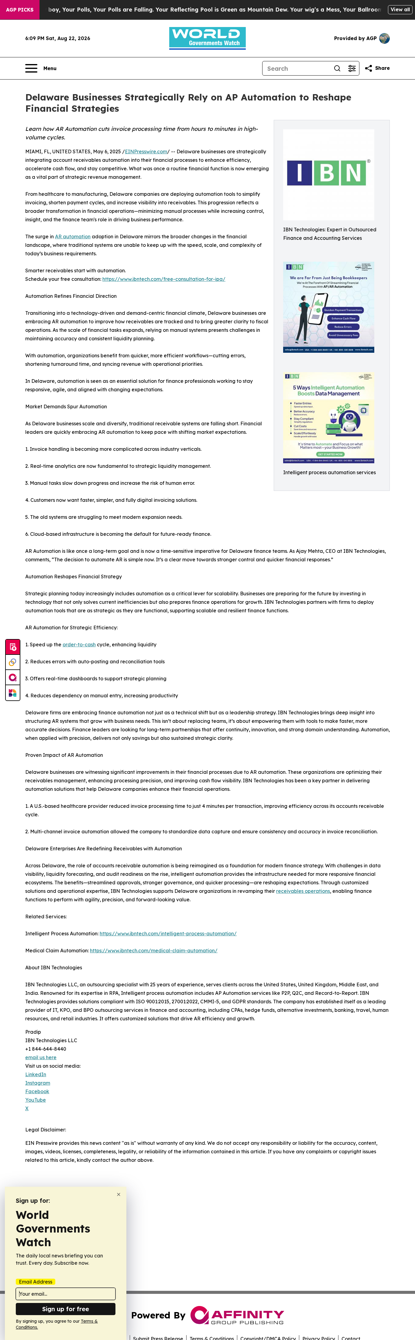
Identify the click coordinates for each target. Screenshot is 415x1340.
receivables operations (303, 891)
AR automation (73, 236)
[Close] (119, 1194)
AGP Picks (19, 10)
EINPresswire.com (146, 151)
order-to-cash (79, 644)
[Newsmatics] (13, 692)
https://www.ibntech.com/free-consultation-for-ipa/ (163, 279)
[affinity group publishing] (13, 677)
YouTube (35, 1100)
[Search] (337, 68)
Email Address (35, 1282)
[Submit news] (13, 647)
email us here (41, 1057)
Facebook (37, 1091)
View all (400, 9)
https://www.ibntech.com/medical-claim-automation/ (154, 950)
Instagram (37, 1083)
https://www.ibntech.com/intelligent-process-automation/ (168, 933)
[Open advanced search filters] (352, 68)
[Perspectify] (13, 662)
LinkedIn (35, 1074)
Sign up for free (65, 1309)
